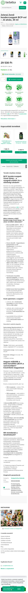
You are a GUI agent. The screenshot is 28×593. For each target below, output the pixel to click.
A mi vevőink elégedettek (7, 549)
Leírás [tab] (3, 166)
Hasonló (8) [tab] (9, 166)
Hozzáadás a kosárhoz (16, 79)
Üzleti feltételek (5, 544)
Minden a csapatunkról (7, 568)
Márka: (7, 26)
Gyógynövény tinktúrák (17, 478)
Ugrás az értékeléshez (21, 24)
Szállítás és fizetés (6, 540)
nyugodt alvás (23, 113)
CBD (8, 113)
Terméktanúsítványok (6, 542)
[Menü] (24, 2)
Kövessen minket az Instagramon (13, 528)
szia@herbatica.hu (8, 565)
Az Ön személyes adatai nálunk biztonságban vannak (13, 551)
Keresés (22, 7)
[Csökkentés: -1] (6, 80)
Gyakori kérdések (5, 536)
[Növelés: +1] (6, 78)
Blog (2, 546)
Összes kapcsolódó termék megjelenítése (14, 161)
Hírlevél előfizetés (5, 538)
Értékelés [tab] (16, 166)
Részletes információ (8, 119)
